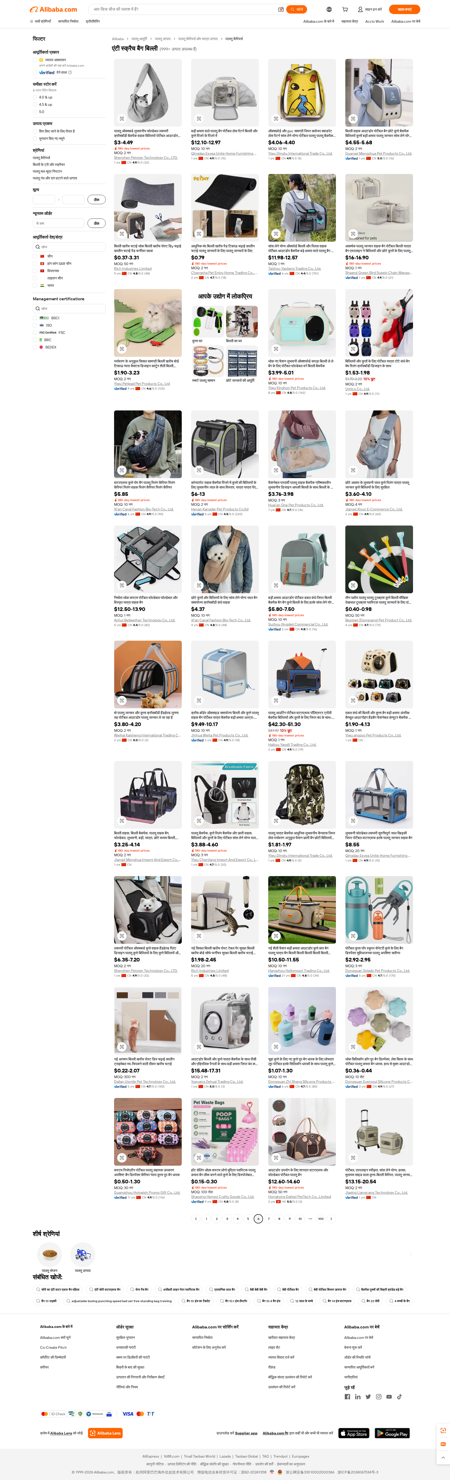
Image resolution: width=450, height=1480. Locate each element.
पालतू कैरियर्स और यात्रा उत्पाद (198, 39)
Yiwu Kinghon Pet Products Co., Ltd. (297, 388)
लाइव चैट (274, 1347)
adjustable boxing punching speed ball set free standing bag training (122, 1301)
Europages (300, 1456)
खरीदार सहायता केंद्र (281, 1337)
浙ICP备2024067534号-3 (358, 1472)
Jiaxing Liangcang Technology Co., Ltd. (376, 1192)
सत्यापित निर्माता (202, 1337)
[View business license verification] (272, 1472)
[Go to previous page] (196, 1218)
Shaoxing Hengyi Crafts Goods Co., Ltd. (222, 1197)
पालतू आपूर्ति (139, 39)
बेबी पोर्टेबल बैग (290, 1289)
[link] (443, 1430)
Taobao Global (246, 1456)
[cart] (346, 10)
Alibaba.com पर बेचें (358, 1337)
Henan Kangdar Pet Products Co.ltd (219, 509)
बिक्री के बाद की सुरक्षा (130, 1367)
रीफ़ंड (272, 1367)
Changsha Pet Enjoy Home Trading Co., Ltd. (225, 273)
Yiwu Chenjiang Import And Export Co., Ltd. (225, 860)
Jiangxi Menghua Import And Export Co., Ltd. (148, 860)
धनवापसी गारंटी (126, 1347)
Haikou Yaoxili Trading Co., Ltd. (292, 744)
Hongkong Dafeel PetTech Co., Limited (299, 1197)
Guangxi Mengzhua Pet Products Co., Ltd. (378, 153)
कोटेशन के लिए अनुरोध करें (209, 1347)
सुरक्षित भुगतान (125, 1337)
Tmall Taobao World (199, 1456)
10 (300, 1219)
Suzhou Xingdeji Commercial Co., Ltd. (298, 624)
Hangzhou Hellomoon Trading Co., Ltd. (299, 971)
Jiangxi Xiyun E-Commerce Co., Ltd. (374, 509)
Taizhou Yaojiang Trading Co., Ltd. (294, 268)
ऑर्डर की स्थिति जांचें (357, 1357)
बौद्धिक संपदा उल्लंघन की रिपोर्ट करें (290, 1377)
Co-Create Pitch (53, 1347)
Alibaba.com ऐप (275, 1433)
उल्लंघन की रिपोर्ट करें (281, 1387)
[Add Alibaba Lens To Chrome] (105, 1433)
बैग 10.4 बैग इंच (271, 1301)
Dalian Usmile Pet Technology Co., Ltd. (145, 1081)
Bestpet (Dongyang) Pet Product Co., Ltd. (378, 620)
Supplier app (246, 1433)
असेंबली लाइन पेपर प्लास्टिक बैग (181, 1289)
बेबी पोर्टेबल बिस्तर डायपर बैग (330, 1289)
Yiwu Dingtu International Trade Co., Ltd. (300, 153)
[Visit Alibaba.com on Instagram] (379, 1397)
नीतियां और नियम (127, 1387)
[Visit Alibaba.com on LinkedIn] (358, 1397)
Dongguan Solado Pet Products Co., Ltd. (377, 971)
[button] (281, 9)
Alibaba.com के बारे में (56, 1327)
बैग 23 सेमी (373, 1301)
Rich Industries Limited (133, 268)
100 (321, 1219)
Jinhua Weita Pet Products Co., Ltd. (219, 735)
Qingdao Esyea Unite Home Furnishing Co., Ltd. (225, 153)
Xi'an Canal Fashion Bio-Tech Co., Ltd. (144, 509)
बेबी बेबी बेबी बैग (258, 1289)
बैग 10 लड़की (49, 1301)
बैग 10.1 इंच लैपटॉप (236, 1301)
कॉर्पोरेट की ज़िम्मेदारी (53, 1357)
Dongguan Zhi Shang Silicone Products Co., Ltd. (302, 1081)
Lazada (225, 1456)
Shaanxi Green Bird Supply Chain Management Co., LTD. (379, 273)
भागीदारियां (351, 1377)
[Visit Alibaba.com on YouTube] (389, 1397)
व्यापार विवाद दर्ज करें (281, 1357)
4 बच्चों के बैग (402, 1301)
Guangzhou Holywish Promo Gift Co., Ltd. (147, 1192)
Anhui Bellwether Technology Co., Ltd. (144, 620)
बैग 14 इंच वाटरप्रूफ (340, 1301)
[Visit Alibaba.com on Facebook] (347, 1397)
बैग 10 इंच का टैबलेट (198, 1301)
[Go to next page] (331, 1218)
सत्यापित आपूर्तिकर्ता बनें (359, 1367)
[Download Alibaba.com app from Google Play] (392, 1433)
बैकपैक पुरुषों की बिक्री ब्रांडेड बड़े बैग (382, 1289)
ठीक (96, 199)
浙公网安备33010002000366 (310, 1472)
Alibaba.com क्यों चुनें (55, 1337)
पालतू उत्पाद (163, 39)
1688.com (171, 1456)
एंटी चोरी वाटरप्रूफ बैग (107, 1289)
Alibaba (118, 39)
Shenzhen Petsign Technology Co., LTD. (146, 157)
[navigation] (69, 629)
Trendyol (280, 1456)
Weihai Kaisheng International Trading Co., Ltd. (148, 735)
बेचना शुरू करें (353, 1347)
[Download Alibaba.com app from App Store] (354, 1433)
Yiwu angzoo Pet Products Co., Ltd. (373, 735)
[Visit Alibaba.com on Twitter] (368, 1397)
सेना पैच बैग (141, 1289)
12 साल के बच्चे (304, 1301)
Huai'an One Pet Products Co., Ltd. (296, 505)
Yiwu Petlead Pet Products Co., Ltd (142, 384)
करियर (44, 1367)
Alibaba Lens (61, 1433)
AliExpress (150, 1456)
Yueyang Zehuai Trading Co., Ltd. (217, 1081)
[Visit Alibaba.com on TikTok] (399, 1397)
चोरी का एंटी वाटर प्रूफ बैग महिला (60, 1289)
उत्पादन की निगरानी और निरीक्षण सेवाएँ (140, 1377)
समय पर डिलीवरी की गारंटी (133, 1357)
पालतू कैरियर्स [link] (234, 39)
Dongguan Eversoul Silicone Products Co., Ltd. (379, 1081)
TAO (265, 1456)
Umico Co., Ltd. (357, 389)
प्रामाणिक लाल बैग (224, 1289)
